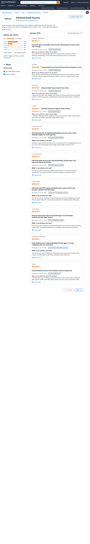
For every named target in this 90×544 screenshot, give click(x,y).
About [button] (2, 5)
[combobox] (38, 2)
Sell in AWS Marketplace (62, 8)
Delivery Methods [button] (21, 5)
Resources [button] (41, 5)
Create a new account (83, 2)
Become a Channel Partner (48, 8)
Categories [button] (11, 5)
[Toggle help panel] (87, 12)
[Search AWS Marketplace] (58, 2)
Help (88, 8)
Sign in (73, 2)
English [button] (66, 2)
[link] (46, 12)
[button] (5, 42)
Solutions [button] (32, 5)
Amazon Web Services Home (77, 8)
